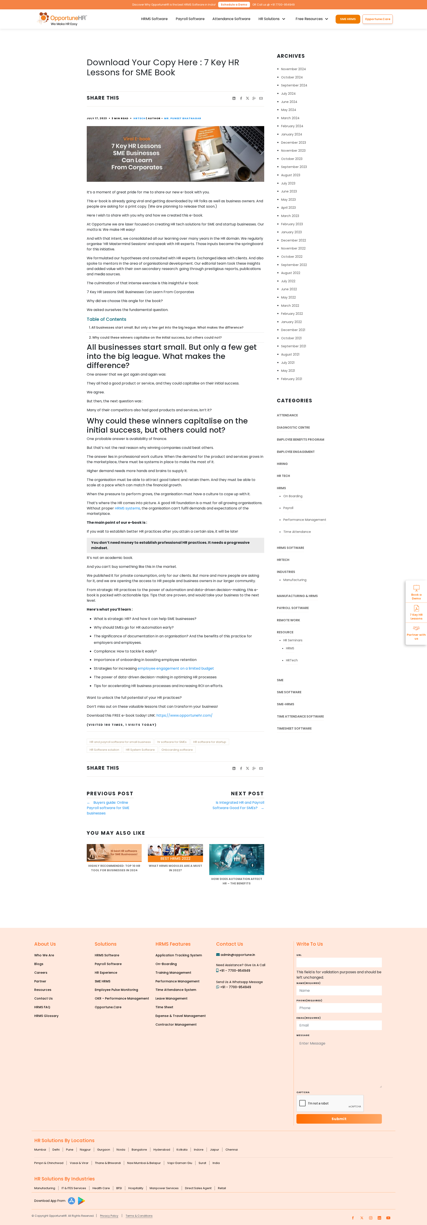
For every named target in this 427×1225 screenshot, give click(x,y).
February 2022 (292, 313)
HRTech (139, 118)
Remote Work (288, 620)
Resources (42, 990)
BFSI (119, 1188)
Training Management (173, 972)
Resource (285, 632)
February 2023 (292, 224)
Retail (222, 1188)
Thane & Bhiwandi (108, 1163)
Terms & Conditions (139, 1216)
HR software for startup (209, 742)
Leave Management (171, 998)
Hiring (282, 464)
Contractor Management (176, 1024)
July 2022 (288, 281)
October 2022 (291, 256)
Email (308, 1018)
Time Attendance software (300, 716)
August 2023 (290, 175)
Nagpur (85, 1149)
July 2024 (288, 93)
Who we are (44, 955)
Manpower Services (164, 1188)
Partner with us (416, 636)
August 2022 (290, 273)
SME (280, 680)
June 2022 (289, 289)
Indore (198, 1149)
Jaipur (214, 1149)
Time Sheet (164, 1007)
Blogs (38, 964)
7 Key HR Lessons (416, 616)
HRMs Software (290, 548)
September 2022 (294, 265)
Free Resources (309, 18)
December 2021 (293, 330)
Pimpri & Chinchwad (48, 1163)
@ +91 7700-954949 (281, 4)
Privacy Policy (109, 1216)
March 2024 (290, 118)
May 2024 (288, 110)
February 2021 (291, 379)
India (216, 1163)
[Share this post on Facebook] (241, 98)
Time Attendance (297, 532)
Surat (202, 1163)
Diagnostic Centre (293, 427)
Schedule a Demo (234, 4)
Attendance (287, 415)
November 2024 (293, 69)
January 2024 (291, 134)
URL (299, 955)
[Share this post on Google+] (254, 98)
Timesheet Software (294, 728)
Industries (286, 572)
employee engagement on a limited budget (176, 668)
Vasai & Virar (79, 1163)
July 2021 (287, 362)
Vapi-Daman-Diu (179, 1163)
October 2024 (292, 77)
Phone (309, 1000)
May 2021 (288, 370)
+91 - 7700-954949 (234, 970)
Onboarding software (177, 750)
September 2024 (294, 85)
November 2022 (293, 248)
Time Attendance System (175, 990)
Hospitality (135, 1188)
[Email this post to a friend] (261, 98)
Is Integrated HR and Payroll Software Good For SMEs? (238, 805)
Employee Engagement (296, 452)
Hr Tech (283, 476)
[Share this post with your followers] (247, 98)
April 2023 (288, 207)
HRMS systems (127, 508)
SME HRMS (348, 19)
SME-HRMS (285, 704)
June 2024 (289, 102)
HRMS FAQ (42, 1007)
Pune (69, 1149)
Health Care (101, 1188)
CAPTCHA (303, 1092)
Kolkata (182, 1149)
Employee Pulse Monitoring (116, 990)
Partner (40, 981)
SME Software (289, 692)
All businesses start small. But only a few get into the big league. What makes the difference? (167, 327)
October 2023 (291, 159)
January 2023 (291, 232)
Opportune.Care (108, 1007)
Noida (121, 1149)
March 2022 (290, 305)
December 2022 (293, 240)
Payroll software (293, 608)
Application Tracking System (178, 955)
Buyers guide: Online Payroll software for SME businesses (108, 808)
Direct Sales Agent (198, 1188)
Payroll (288, 508)
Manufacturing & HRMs (297, 596)
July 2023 (288, 183)
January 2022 (291, 322)
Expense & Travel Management (180, 1016)
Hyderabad (161, 1149)
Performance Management (304, 519)
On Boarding (292, 496)
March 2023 (290, 216)
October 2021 (291, 338)
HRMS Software (154, 18)
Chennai (232, 1149)
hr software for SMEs (172, 742)
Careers (40, 972)
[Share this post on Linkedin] (234, 98)
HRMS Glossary (46, 1016)
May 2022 (288, 297)
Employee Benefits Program (300, 439)
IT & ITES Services (74, 1188)
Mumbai (40, 1149)
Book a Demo (416, 596)
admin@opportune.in (238, 955)
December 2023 (293, 142)
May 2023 (288, 199)
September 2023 (294, 167)
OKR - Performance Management (122, 998)
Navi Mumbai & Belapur (144, 1163)
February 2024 (292, 126)
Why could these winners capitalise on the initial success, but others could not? (157, 337)
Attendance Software (231, 18)
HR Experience (106, 972)
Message (303, 1035)
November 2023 (293, 150)
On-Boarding (166, 964)
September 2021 (293, 346)
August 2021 (290, 354)
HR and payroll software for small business (120, 742)
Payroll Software (190, 18)
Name (308, 983)
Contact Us (43, 998)
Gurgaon (103, 1149)
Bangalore (139, 1149)
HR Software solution (104, 750)
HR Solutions (269, 18)
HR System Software (140, 750)
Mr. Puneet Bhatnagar (182, 118)
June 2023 (289, 191)
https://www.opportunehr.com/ (184, 715)
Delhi (56, 1149)
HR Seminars (292, 640)
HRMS (281, 488)
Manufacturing (294, 580)
